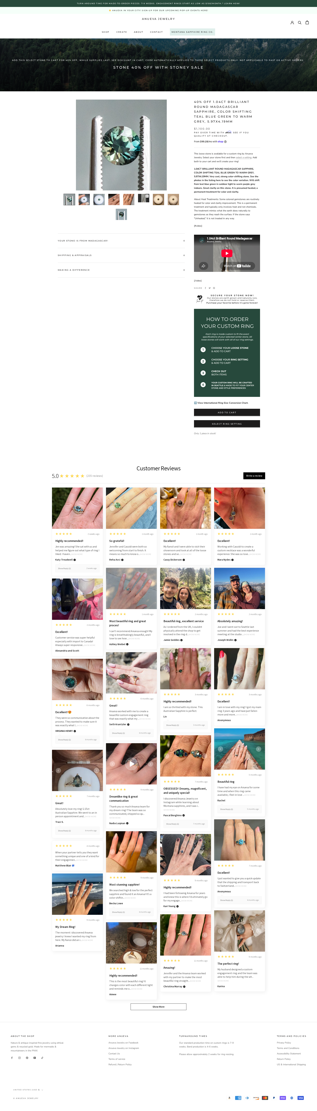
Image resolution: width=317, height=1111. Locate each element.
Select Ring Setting (227, 423)
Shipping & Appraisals (75, 255)
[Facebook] (205, 288)
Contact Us (114, 1053)
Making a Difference (74, 270)
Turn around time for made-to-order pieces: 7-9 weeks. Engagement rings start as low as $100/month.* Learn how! (158, 3)
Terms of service (116, 1059)
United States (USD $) (26, 1090)
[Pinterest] (214, 288)
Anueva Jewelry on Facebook (123, 1042)
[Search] (299, 22)
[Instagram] (19, 1058)
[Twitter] (210, 288)
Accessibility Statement (289, 1053)
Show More (77, 554)
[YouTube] (35, 1058)
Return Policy (284, 1059)
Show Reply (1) (64, 568)
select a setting (243, 157)
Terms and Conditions (288, 1048)
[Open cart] (307, 22)
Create (121, 32)
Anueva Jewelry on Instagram (123, 1048)
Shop (105, 32)
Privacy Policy (284, 1042)
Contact (156, 32)
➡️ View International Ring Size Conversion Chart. (221, 402)
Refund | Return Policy (120, 1064)
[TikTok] (42, 1058)
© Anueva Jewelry (25, 1098)
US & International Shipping (291, 1064)
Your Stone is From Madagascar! (83, 240)
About (138, 32)
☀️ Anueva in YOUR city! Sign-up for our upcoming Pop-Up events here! (158, 10)
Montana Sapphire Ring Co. (192, 32)
